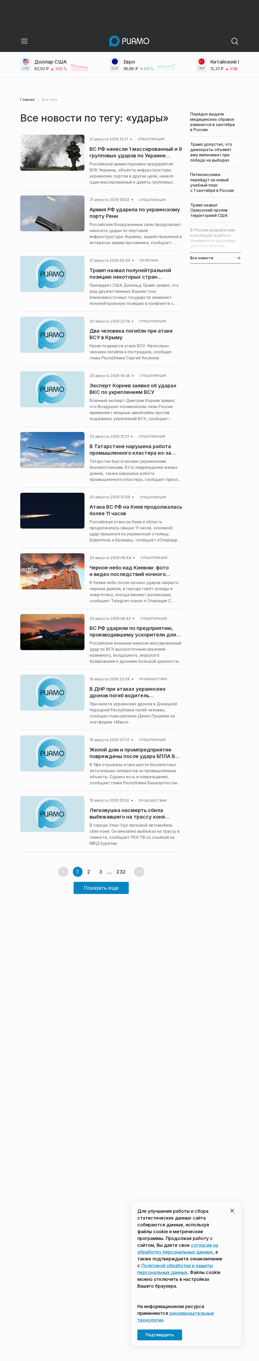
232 (121, 871)
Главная (27, 99)
